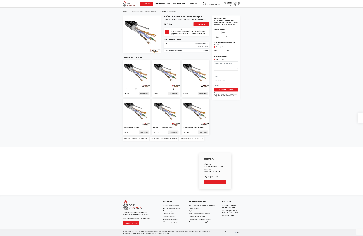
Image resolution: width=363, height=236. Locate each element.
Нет (223, 47)
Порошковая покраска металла (200, 219)
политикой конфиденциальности (224, 96)
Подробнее (144, 93)
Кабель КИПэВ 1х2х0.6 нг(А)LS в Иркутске (164, 138)
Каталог (147, 4)
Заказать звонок (215, 182)
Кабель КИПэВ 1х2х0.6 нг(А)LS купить (136, 138)
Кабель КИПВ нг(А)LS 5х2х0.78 (134, 89)
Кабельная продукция (170, 222)
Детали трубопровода (170, 219)
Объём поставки (220, 29)
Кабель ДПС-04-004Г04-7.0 (163, 127)
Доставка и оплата (180, 4)
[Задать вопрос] (360, 115)
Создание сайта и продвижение (229, 232)
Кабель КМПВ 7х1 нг (190, 89)
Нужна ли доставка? (221, 56)
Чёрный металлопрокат (171, 205)
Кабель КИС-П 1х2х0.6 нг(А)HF (193, 127)
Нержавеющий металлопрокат (174, 211)
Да (217, 47)
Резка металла (194, 208)
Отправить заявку (226, 89)
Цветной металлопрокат (171, 208)
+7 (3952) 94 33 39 (232, 3)
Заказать (201, 24)
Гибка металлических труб (198, 222)
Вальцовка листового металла (199, 213)
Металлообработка (162, 4)
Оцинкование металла (197, 216)
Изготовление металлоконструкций (202, 205)
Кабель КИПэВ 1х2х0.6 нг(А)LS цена (191, 138)
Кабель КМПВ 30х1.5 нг (132, 127)
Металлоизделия (169, 216)
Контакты (193, 4)
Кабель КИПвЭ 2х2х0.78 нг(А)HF (164, 89)
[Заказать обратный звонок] (360, 120)
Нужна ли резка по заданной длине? (224, 43)
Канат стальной (168, 213)
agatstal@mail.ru (235, 5)
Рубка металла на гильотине (199, 211)
